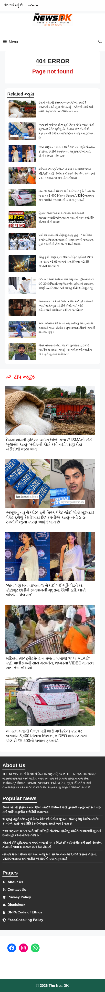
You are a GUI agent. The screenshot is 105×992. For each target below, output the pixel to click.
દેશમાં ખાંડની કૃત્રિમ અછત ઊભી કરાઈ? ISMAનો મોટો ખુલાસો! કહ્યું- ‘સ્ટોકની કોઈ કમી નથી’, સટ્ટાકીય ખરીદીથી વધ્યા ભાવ (66, 107)
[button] (100, 41)
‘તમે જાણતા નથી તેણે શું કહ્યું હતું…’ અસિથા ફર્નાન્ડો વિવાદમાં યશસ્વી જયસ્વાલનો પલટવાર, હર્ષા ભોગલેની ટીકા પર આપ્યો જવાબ (66, 240)
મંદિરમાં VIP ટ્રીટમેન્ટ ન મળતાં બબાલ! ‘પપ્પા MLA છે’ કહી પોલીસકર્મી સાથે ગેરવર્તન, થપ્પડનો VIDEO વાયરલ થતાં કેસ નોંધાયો (67, 173)
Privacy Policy (19, 897)
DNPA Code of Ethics (25, 912)
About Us (15, 882)
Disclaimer (16, 905)
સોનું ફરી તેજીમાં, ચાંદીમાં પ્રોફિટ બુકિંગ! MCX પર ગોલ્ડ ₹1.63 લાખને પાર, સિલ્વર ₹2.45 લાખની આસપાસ (66, 262)
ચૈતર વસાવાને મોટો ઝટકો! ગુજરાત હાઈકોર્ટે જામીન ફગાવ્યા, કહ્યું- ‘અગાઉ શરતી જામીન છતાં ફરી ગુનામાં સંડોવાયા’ (65, 350)
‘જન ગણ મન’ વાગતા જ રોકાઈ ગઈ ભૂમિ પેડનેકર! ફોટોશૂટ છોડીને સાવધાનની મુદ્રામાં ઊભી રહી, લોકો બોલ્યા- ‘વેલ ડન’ (67, 151)
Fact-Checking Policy (25, 920)
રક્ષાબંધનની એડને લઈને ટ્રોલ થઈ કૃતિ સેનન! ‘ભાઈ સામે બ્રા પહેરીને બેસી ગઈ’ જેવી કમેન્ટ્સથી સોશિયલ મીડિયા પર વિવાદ (66, 306)
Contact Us (17, 889)
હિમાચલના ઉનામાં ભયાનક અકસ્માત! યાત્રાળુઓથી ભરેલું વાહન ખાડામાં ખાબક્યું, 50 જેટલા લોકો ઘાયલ (66, 218)
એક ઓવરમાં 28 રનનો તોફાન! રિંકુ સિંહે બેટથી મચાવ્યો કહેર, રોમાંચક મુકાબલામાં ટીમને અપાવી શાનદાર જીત (67, 328)
